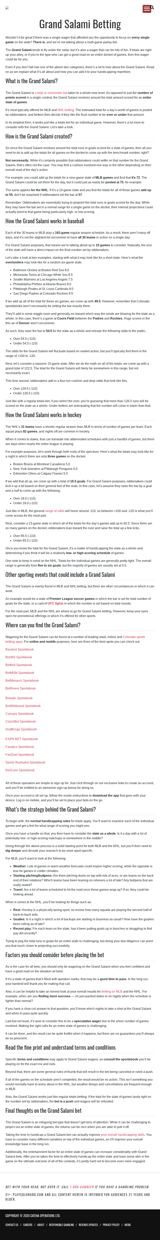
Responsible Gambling (61, 1225)
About (40, 1225)
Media (127, 1225)
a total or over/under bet (51, 92)
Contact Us (11, 1225)
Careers (27, 1225)
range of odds (54, 511)
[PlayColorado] (76, 7)
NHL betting (66, 110)
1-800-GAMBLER (82, 1186)
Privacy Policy (111, 1225)
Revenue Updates (88, 1225)
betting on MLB (111, 991)
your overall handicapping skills (123, 1134)
